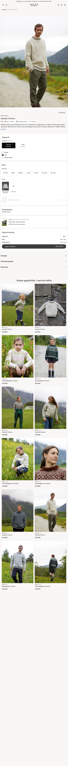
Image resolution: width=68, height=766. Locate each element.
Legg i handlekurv (34, 246)
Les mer (3, 129)
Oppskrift (4, 9)
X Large (36, 172)
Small (13, 172)
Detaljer (4, 256)
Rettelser (4, 267)
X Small (5, 172)
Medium (20, 172)
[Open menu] (3, 5)
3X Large (52, 172)
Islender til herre (13, 9)
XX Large (44, 172)
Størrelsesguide (7, 261)
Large (28, 172)
